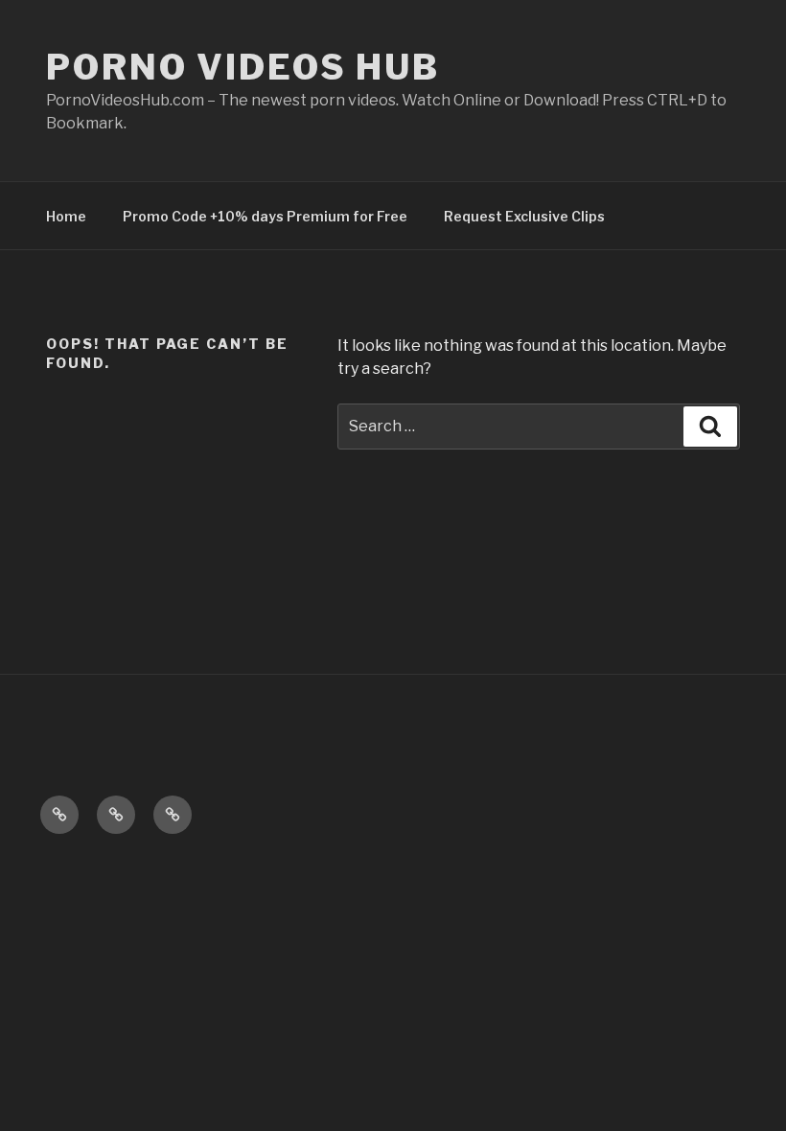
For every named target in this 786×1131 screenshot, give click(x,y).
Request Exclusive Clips (524, 216)
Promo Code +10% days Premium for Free (265, 216)
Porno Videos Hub (243, 67)
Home (66, 216)
